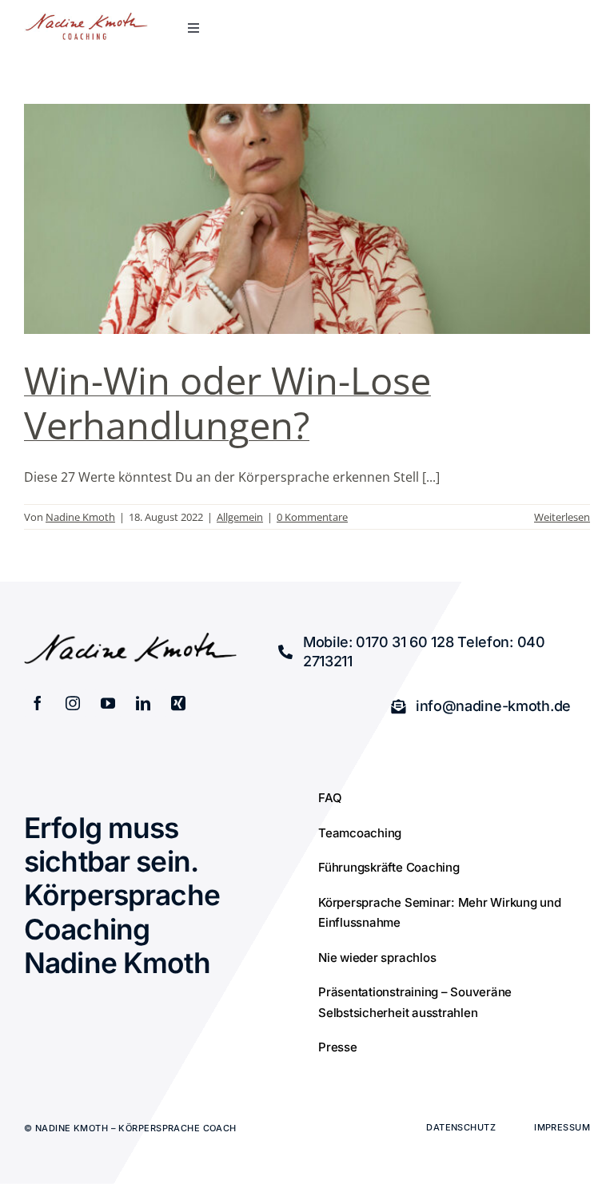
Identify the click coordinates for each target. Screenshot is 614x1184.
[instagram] (72, 703)
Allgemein (240, 517)
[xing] (178, 703)
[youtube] (108, 703)
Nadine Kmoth (80, 517)
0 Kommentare (312, 517)
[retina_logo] (86, 18)
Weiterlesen (562, 517)
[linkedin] (143, 703)
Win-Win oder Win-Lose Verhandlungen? (227, 403)
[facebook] (37, 703)
